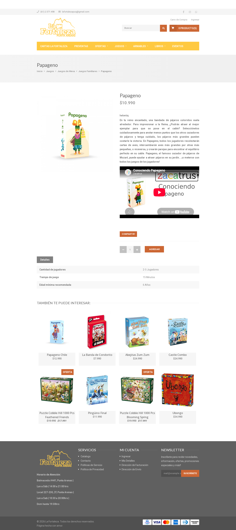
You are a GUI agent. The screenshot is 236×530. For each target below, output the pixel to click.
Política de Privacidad (92, 469)
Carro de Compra (178, 19)
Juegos (119, 46)
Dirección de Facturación (135, 465)
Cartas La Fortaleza (53, 46)
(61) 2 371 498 (47, 11)
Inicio (40, 71)
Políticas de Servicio (91, 465)
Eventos (177, 46)
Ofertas (100, 46)
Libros (159, 46)
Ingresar (195, 19)
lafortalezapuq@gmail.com (75, 11)
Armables (139, 46)
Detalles (45, 259)
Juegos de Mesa (66, 71)
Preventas (81, 46)
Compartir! (128, 234)
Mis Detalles (128, 460)
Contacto (86, 460)
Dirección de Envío (131, 469)
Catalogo (86, 456)
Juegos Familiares (87, 71)
